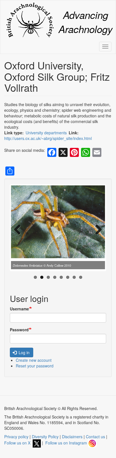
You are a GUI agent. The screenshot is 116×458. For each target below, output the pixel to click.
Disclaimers (72, 436)
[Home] (29, 20)
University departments (46, 132)
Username (19, 309)
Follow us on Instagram (66, 443)
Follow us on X (18, 443)
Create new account (34, 360)
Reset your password (34, 366)
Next (96, 229)
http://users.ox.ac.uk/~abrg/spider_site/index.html (48, 138)
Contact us (95, 436)
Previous (19, 229)
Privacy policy (16, 436)
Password (19, 329)
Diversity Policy (45, 436)
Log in (23, 352)
